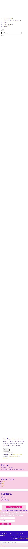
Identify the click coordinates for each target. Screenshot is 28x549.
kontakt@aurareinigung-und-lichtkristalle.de (14, 469)
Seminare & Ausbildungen (12, 20)
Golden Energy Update (17, 454)
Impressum (3, 496)
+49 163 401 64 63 (8, 467)
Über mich (7, 26)
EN (2, 546)
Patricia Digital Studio (23, 538)
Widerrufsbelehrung (5, 500)
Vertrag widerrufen (14, 507)
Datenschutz (4, 497)
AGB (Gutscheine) (5, 499)
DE (1, 544)
